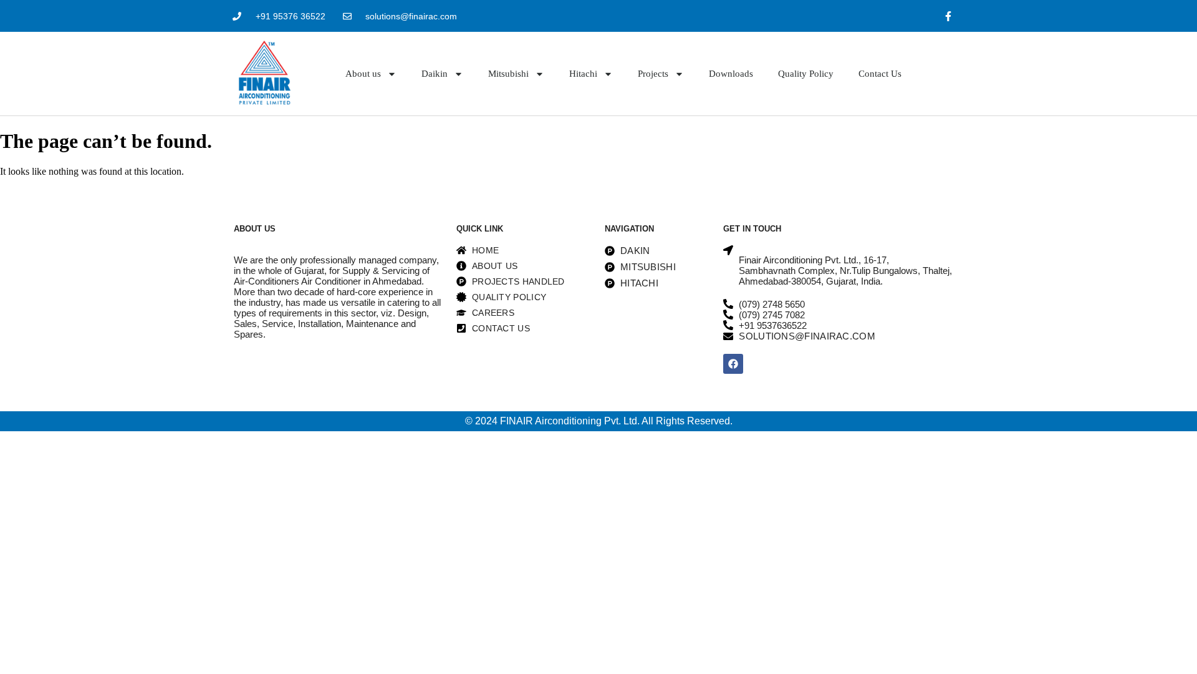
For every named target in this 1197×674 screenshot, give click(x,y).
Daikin (434, 74)
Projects (653, 74)
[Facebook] (733, 364)
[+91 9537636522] (728, 325)
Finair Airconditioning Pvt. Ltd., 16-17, (814, 260)
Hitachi (583, 74)
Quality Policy (806, 74)
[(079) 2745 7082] (728, 315)
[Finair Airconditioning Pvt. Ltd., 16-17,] (728, 250)
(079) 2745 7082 (772, 315)
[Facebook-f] (948, 16)
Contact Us (879, 74)
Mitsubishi (508, 74)
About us (363, 74)
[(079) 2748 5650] (728, 304)
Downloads (731, 74)
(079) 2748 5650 (772, 304)
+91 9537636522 (773, 325)
